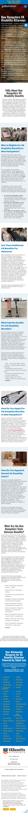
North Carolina (8, 720)
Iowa (17, 696)
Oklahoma (19, 723)
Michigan (6, 706)
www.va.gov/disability (15, 430)
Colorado (19, 682)
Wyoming (19, 741)
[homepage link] (14, 751)
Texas (5, 733)
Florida (18, 687)
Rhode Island (7, 728)
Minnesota (19, 706)
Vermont (6, 736)
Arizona (5, 680)
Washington (7, 738)
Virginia (18, 736)
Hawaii (18, 691)
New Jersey (7, 718)
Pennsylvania (20, 726)
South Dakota (8, 731)
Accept (6, 809)
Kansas (5, 699)
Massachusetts (21, 704)
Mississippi (7, 709)
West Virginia (20, 738)
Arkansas (19, 680)
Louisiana (6, 701)
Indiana (5, 696)
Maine (18, 701)
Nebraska (19, 711)
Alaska (18, 677)
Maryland (6, 704)
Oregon (5, 726)
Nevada (6, 714)
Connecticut (7, 685)
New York (19, 718)
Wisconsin (6, 741)
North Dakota (21, 720)
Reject (12, 809)
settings (6, 806)
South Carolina (21, 728)
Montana (6, 711)
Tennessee (19, 731)
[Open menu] (25, 6)
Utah (17, 733)
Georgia (6, 691)
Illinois (18, 694)
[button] (26, 25)
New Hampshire (18, 714)
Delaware (19, 685)
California (6, 682)
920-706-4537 (14, 3)
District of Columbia (5, 688)
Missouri (19, 709)
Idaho (5, 694)
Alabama (6, 677)
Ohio (4, 723)
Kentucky (19, 699)
